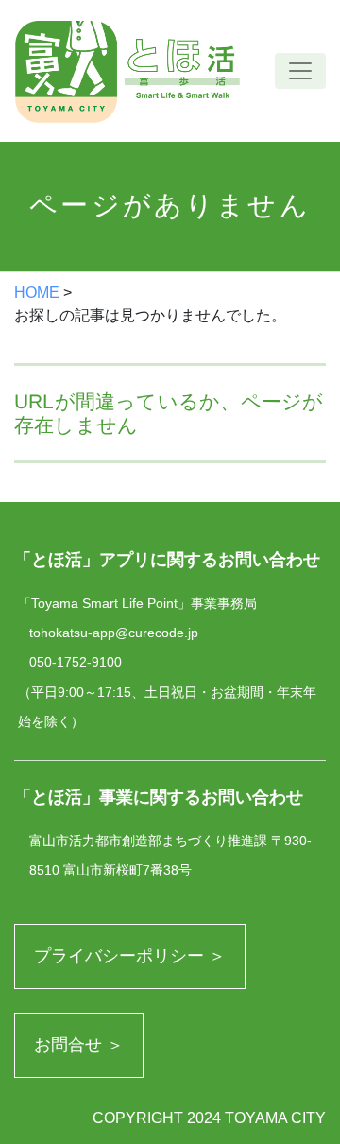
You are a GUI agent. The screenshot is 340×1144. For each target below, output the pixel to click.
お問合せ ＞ (79, 1044)
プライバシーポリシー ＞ (130, 955)
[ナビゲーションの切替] (300, 71)
